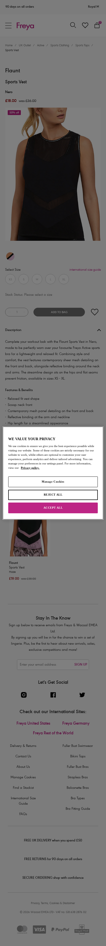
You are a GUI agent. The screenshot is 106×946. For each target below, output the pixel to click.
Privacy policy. (30, 468)
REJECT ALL (53, 494)
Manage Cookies (53, 481)
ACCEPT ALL (53, 507)
